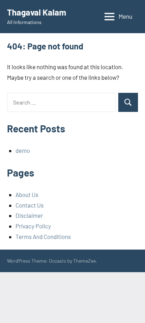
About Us (26, 194)
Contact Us (29, 205)
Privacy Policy (33, 225)
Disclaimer (29, 215)
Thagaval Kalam (36, 12)
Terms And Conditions (43, 236)
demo (22, 150)
